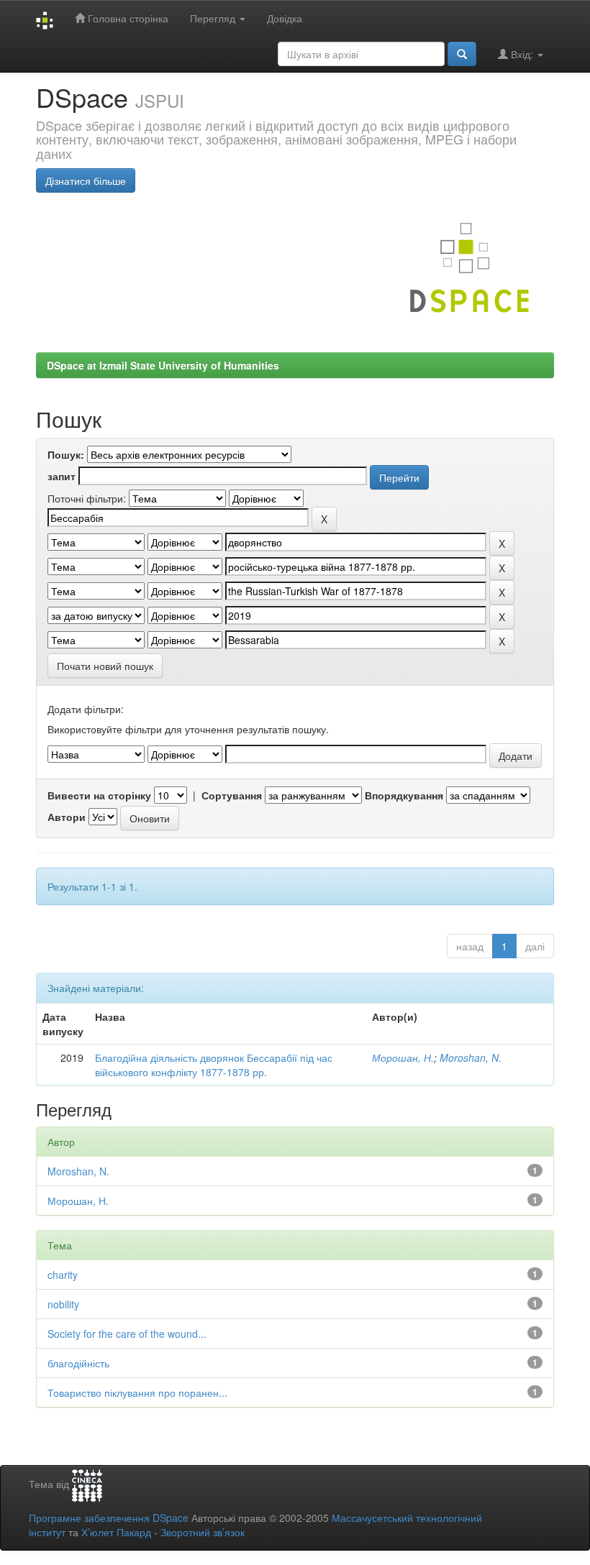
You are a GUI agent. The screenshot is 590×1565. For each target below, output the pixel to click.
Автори (66, 816)
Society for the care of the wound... (126, 1333)
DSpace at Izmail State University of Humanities (163, 365)
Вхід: (522, 54)
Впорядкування (404, 795)
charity (62, 1274)
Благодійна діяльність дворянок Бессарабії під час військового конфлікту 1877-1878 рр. (213, 1064)
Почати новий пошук (105, 665)
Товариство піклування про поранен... (137, 1392)
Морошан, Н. (403, 1057)
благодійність (78, 1363)
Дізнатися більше (85, 180)
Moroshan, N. (471, 1057)
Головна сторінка (126, 18)
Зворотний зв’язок (202, 1532)
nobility (63, 1304)
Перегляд (214, 18)
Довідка (284, 18)
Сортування (231, 795)
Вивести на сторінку (99, 795)
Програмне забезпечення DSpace (109, 1517)
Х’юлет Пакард (116, 1532)
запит (61, 476)
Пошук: (65, 454)
